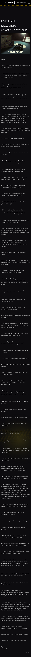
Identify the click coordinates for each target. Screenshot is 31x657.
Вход (18, 2)
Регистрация (23, 2)
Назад (27, 653)
